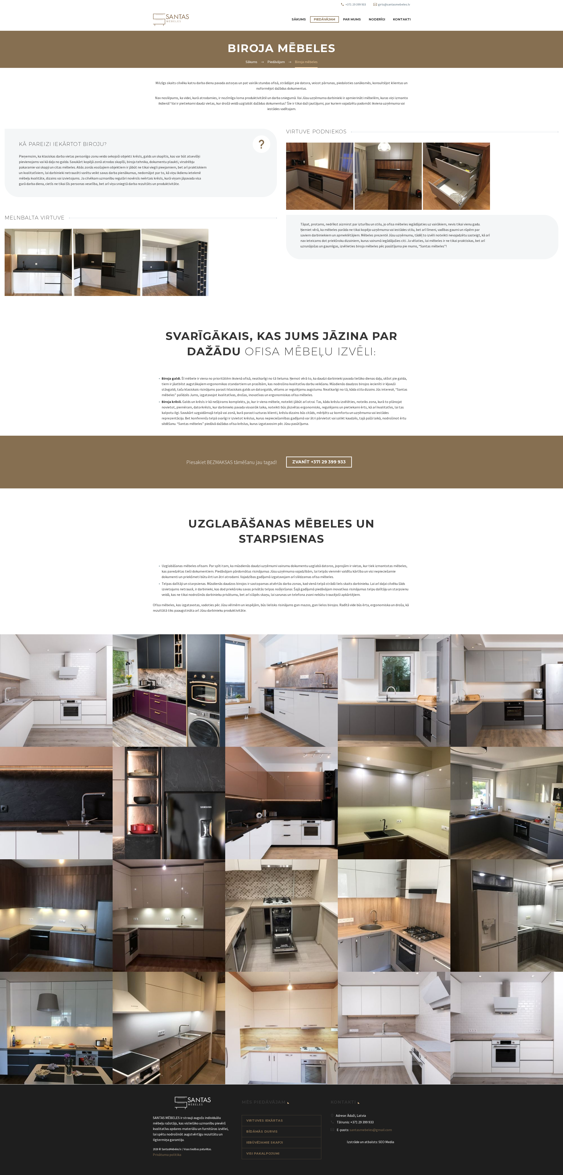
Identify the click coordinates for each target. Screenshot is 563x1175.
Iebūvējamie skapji (264, 1142)
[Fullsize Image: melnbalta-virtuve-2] (106, 262)
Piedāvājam (324, 19)
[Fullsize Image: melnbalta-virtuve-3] (175, 262)
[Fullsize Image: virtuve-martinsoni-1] (281, 803)
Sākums (299, 19)
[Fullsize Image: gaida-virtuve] (56, 915)
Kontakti (402, 19)
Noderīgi (377, 19)
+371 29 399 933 (355, 4)
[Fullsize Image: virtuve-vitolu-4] (394, 690)
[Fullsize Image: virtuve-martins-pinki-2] (281, 690)
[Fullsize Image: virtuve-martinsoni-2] (169, 803)
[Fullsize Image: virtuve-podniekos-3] (388, 176)
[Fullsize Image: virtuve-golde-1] (169, 690)
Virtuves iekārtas (264, 1120)
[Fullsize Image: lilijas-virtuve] (506, 915)
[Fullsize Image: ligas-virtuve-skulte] (394, 915)
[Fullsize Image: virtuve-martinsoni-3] (56, 803)
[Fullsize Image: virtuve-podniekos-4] (456, 176)
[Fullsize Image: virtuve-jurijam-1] (506, 1028)
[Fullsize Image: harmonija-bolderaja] (281, 915)
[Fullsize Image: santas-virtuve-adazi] (56, 1028)
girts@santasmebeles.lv (394, 4)
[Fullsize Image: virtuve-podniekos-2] (319, 176)
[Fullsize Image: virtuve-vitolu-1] (506, 690)
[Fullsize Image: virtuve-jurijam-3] (56, 690)
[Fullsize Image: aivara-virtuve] (394, 803)
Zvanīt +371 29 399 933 (319, 461)
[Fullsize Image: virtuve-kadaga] (281, 1028)
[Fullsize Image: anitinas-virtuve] (506, 803)
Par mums (352, 19)
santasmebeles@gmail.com (371, 1130)
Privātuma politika (167, 1154)
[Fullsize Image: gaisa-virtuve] (169, 915)
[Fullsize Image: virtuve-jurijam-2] (394, 1028)
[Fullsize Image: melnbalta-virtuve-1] (38, 262)
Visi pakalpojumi (263, 1153)
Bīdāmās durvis (262, 1131)
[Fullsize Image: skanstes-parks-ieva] (169, 1028)
